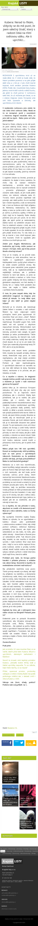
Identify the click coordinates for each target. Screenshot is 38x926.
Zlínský (34, 853)
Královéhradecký (18, 851)
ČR (1, 849)
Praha (5, 849)
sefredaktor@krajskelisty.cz (10, 893)
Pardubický (28, 851)
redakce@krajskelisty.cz (9, 895)
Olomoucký (15, 853)
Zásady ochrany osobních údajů (13, 919)
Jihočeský (19, 849)
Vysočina (35, 851)
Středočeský (11, 849)
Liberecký (9, 851)
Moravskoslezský (25, 853)
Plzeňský (26, 849)
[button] (10, 9)
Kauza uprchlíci (8, 735)
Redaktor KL (12, 728)
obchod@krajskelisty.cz (9, 902)
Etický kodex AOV (28, 919)
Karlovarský (33, 849)
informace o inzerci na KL (9, 909)
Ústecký (3, 851)
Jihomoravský (7, 853)
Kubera (19, 735)
